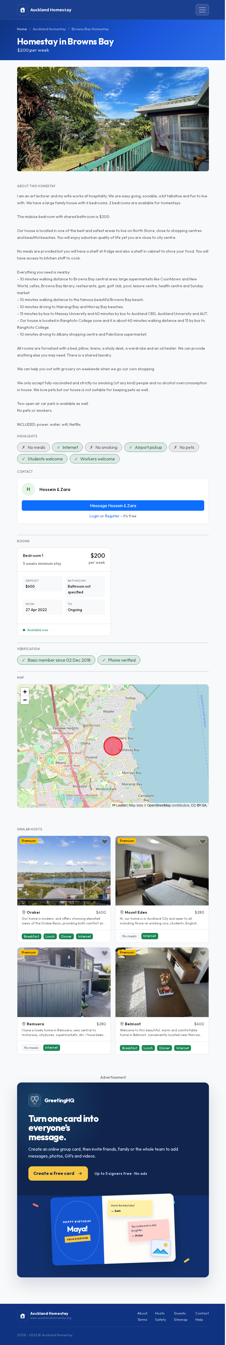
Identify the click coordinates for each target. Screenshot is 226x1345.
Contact (202, 1313)
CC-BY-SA (198, 805)
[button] (25, 692)
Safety (160, 1319)
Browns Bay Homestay (90, 29)
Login (94, 515)
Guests (180, 1313)
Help (199, 1319)
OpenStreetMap (159, 805)
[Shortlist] (104, 841)
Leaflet (121, 805)
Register (112, 515)
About (142, 1313)
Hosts (160, 1313)
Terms (142, 1319)
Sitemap (181, 1319)
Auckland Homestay (49, 29)
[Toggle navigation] (202, 10)
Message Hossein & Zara (113, 505)
